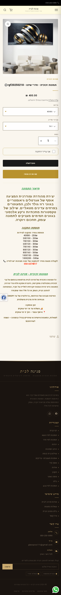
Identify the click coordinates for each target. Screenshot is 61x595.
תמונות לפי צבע (50, 485)
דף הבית (53, 430)
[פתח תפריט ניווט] (56, 10)
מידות (56, 105)
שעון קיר (53, 462)
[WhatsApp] (49, 413)
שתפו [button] (52, 336)
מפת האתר (52, 476)
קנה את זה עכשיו (30, 174)
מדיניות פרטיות (28, 591)
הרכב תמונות (51, 449)
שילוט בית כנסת (50, 453)
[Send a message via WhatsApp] (56, 590)
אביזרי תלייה (53, 120)
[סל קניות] (11, 10)
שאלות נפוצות (50, 506)
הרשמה (7, 566)
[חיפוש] (5, 10)
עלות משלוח (53, 100)
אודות (54, 467)
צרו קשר (53, 515)
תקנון (54, 472)
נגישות (16, 591)
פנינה (30, 371)
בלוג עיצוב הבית (50, 511)
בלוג (55, 481)
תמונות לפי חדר (50, 439)
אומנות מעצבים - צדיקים (46, 458)
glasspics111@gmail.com (40, 544)
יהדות (54, 444)
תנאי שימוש (42, 591)
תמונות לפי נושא (49, 435)
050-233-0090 (51, 3)
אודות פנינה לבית (49, 501)
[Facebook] (56, 413)
